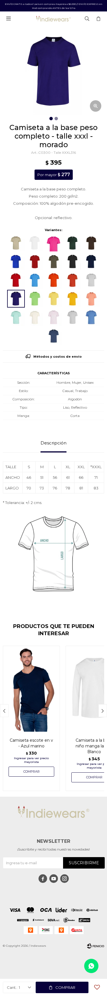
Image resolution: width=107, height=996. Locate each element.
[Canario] (53, 298)
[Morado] (16, 298)
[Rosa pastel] (53, 317)
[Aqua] (16, 317)
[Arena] (34, 317)
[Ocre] (72, 280)
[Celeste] (91, 317)
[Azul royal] (16, 261)
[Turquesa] (34, 280)
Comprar (65, 987)
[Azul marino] (91, 261)
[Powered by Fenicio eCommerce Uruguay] (95, 946)
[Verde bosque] (72, 242)
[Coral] (91, 298)
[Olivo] (53, 261)
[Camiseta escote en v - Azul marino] (31, 689)
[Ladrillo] (34, 261)
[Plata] (72, 317)
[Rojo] (16, 280)
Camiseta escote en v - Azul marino (31, 743)
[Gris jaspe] (91, 280)
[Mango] (72, 298)
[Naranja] (53, 280)
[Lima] (34, 298)
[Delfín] (53, 336)
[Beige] (16, 242)
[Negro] (72, 261)
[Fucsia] (53, 242)
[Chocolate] (91, 242)
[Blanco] (34, 242)
